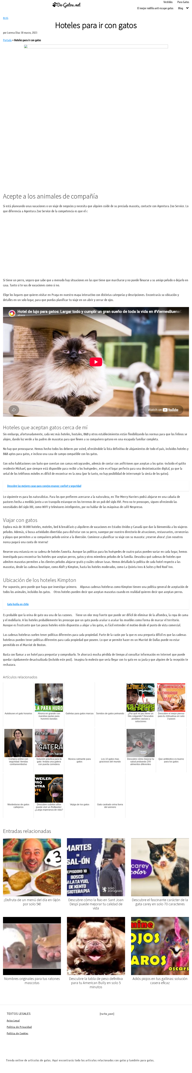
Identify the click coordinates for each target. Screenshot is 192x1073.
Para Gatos (183, 2)
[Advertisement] (96, 158)
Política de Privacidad (19, 1026)
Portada (7, 40)
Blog (180, 8)
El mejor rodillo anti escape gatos (155, 8)
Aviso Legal (13, 1020)
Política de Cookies (17, 1033)
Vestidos (168, 2)
